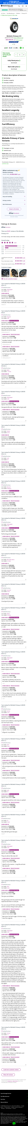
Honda (8, 711)
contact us (9, 1081)
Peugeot (9, 316)
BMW (8, 370)
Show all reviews (8, 1074)
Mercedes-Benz (10, 559)
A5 (7, 791)
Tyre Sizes (3, 1099)
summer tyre (5, 163)
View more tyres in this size (9, 15)
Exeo (8, 746)
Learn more (15, 1081)
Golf (8, 291)
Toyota (8, 431)
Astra (8, 591)
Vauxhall (9, 590)
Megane (9, 488)
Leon (8, 888)
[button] (19, 6)
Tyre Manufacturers (5, 1096)
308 (8, 318)
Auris (8, 432)
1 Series (9, 371)
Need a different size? (18, 37)
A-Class (9, 561)
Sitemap (2, 1108)
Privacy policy (7, 1107)
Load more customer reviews (11, 1069)
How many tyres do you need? (7, 54)
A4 (7, 459)
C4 (7, 1034)
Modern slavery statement (16, 1107)
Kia (7, 820)
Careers (14, 1108)
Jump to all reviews (14, 209)
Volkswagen (10, 289)
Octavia (9, 615)
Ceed (8, 822)
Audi (8, 458)
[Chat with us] (14, 1123)
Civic (8, 712)
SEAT (8, 744)
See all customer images (10, 279)
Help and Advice (4, 1102)
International (8, 1108)
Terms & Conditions (16, 1106)
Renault (9, 487)
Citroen (8, 1033)
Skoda (8, 613)
